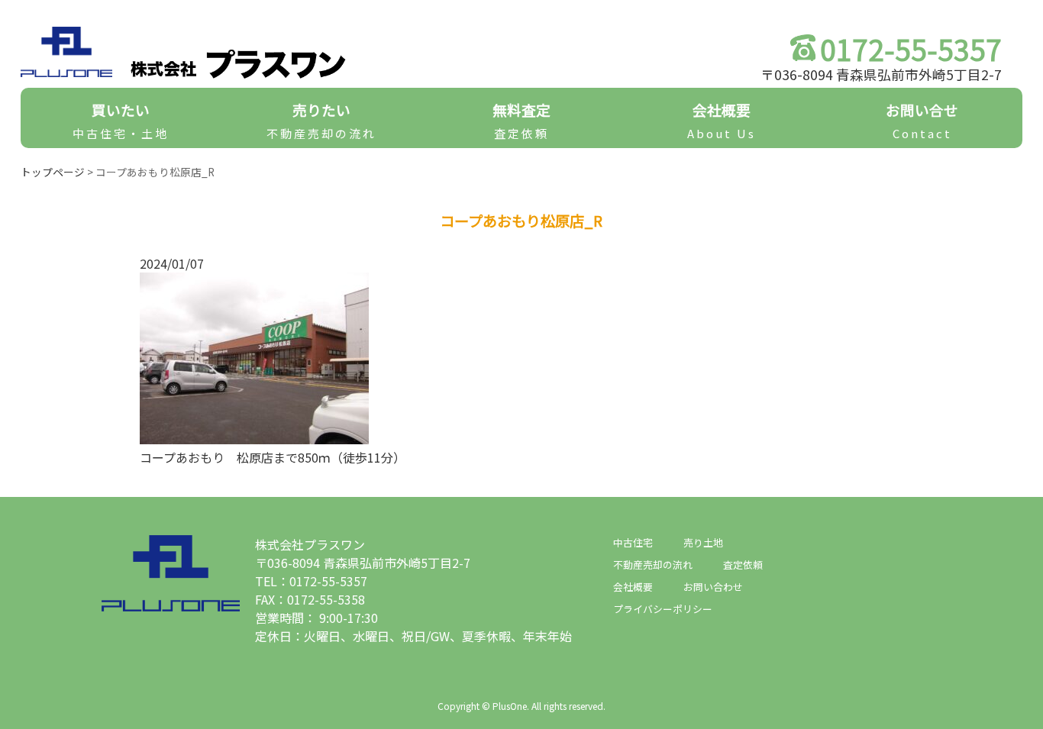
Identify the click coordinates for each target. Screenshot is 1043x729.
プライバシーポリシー (662, 609)
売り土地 (703, 542)
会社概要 (721, 120)
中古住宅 (633, 542)
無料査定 (521, 120)
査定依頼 (743, 564)
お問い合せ (922, 120)
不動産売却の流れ (653, 564)
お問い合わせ (713, 586)
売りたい (321, 120)
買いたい (121, 120)
